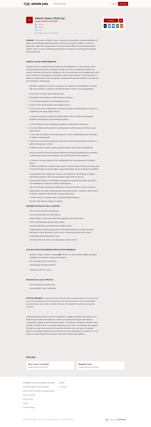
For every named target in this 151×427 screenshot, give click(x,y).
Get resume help (59, 4)
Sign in (114, 4)
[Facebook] (109, 26)
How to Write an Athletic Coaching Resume (38, 391)
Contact (26, 403)
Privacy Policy (28, 399)
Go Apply (111, 20)
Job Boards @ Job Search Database (36, 387)
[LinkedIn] (113, 26)
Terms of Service (29, 395)
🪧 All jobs (63, 387)
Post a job (123, 4)
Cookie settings (28, 407)
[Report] (121, 21)
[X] (105, 26)
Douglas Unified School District (46, 21)
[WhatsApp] (117, 26)
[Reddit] (121, 26)
